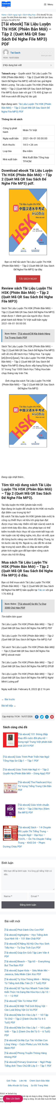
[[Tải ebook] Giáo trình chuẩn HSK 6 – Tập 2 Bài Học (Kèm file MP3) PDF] (10, 816)
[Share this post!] (37, 717)
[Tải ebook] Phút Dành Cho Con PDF (24, 929)
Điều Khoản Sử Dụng (18, 1085)
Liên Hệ (23, 1080)
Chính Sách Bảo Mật (39, 1080)
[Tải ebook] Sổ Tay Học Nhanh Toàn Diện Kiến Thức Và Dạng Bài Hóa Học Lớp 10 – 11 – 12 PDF (27, 992)
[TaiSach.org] (6, 4)
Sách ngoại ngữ (14, 15)
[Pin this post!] (52, 717)
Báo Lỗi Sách (13, 1098)
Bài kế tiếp (7, 705)
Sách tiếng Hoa (29, 15)
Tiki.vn (41, 589)
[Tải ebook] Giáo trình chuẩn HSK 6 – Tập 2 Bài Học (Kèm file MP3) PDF (33, 808)
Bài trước (10, 699)
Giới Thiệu (11, 1080)
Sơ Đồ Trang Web (39, 1085)
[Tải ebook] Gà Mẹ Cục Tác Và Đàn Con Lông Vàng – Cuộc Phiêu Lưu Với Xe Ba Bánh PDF (26, 1044)
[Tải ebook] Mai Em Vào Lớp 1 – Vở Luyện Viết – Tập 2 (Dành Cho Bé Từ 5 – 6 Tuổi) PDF (27, 1031)
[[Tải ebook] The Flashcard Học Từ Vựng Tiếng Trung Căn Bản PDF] (10, 793)
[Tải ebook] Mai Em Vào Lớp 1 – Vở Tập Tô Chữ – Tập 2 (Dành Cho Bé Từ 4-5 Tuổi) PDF (26, 1018)
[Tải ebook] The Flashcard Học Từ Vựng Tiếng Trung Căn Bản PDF (35, 786)
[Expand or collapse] (51, 65)
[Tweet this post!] (42, 717)
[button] (28, 278)
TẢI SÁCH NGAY (28, 278)
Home (3, 15)
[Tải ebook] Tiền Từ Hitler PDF (20, 1000)
